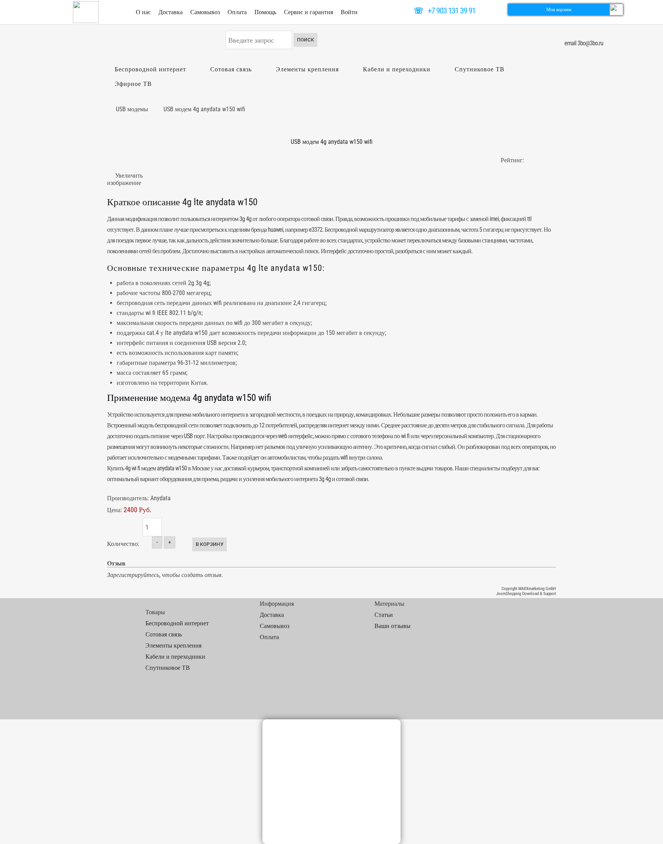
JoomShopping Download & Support (526, 593)
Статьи (383, 614)
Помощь (265, 12)
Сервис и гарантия (308, 12)
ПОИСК (305, 40)
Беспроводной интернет (150, 69)
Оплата (237, 12)
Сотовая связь (231, 69)
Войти (349, 12)
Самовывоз (205, 12)
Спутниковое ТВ (480, 69)
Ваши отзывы (392, 626)
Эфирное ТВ (133, 83)
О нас (143, 12)
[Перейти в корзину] (616, 9)
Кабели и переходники (396, 69)
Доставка (170, 12)
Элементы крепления (307, 69)
